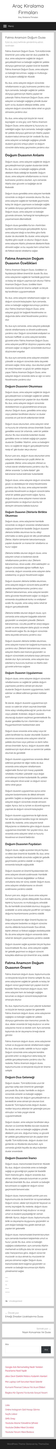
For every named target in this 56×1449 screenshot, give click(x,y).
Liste (7, 1405)
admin (40, 42)
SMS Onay (10, 1418)
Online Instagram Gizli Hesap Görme (22, 1409)
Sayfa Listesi (11, 1414)
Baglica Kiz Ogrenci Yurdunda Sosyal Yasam (26, 1392)
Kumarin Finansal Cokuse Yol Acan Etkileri (25, 1387)
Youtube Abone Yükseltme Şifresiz (21, 1423)
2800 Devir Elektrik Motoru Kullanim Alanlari (26, 1376)
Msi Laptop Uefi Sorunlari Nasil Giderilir (23, 1382)
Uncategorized (15, 1301)
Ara (7, 1344)
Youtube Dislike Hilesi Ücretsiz (19, 1427)
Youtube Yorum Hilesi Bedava (19, 1432)
